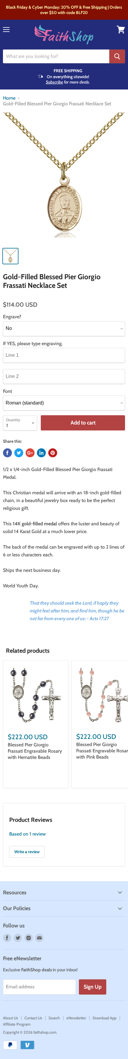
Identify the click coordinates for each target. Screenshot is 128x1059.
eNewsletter (76, 1017)
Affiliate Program (16, 1024)
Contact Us (33, 1017)
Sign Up (93, 987)
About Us (10, 1017)
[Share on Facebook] (7, 452)
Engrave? (12, 316)
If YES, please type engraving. (33, 343)
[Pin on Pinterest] (52, 452)
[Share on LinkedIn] (41, 452)
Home (9, 98)
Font (7, 391)
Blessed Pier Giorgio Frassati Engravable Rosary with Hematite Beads (35, 751)
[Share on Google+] (30, 452)
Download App (104, 1017)
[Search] (117, 56)
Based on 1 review (27, 834)
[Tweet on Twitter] (18, 452)
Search (54, 1017)
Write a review (27, 851)
